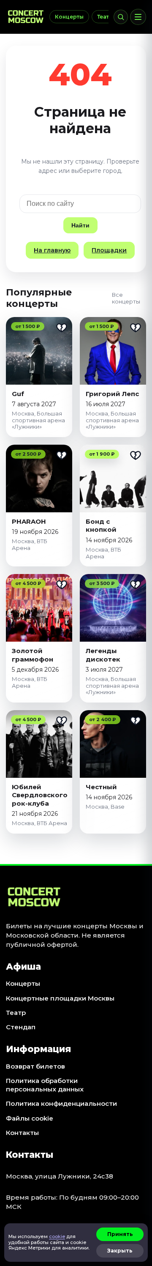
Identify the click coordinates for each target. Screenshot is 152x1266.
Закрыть (120, 1250)
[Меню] (138, 17)
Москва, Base (105, 806)
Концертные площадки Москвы (60, 998)
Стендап (20, 1027)
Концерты (69, 17)
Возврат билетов (35, 1066)
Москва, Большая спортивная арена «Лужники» (38, 420)
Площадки (109, 250)
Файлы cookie (29, 1118)
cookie (57, 1236)
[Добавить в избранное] (61, 327)
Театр (105, 17)
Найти (80, 225)
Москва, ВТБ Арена (29, 544)
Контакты (22, 1133)
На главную (52, 250)
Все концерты (126, 298)
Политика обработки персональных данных (45, 1085)
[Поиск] (121, 17)
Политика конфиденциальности (61, 1103)
